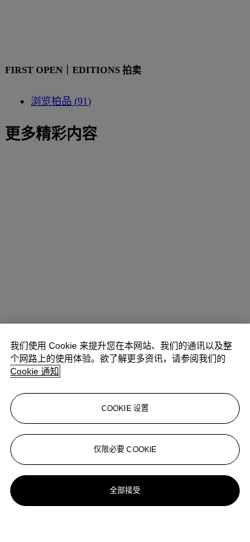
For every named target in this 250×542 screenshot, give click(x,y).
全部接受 (125, 490)
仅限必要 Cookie (125, 449)
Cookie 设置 (125, 408)
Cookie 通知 (34, 371)
